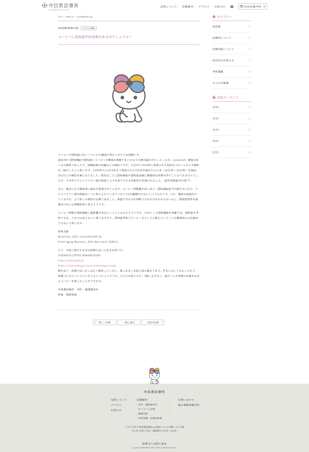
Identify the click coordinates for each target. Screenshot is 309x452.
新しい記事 (105, 322)
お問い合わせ (186, 400)
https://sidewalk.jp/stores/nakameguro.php (87, 265)
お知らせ (220, 6)
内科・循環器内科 (147, 404)
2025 (215, 118)
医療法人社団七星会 (154, 443)
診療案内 (187, 6)
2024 (215, 129)
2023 (215, 141)
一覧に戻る (129, 322)
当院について (168, 6)
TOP (60, 16)
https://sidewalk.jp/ (71, 260)
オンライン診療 (146, 409)
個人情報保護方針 (189, 405)
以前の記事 (153, 322)
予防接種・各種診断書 (150, 418)
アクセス (203, 6)
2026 (215, 107)
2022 (215, 152)
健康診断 (143, 413)
